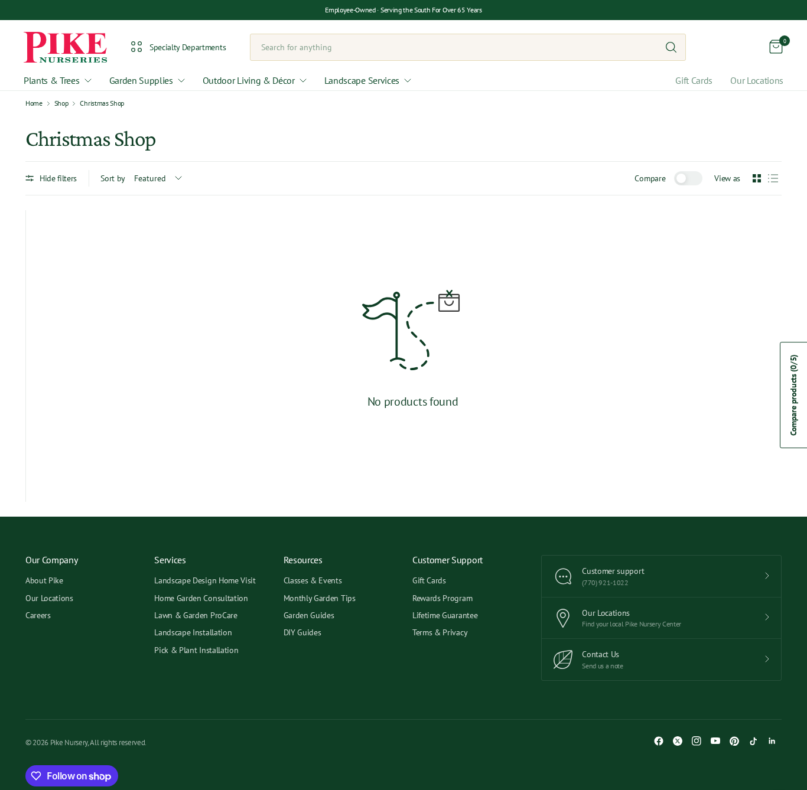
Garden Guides (309, 615)
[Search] (671, 47)
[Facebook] (658, 741)
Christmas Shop (102, 103)
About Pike (44, 580)
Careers (38, 615)
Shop (61, 103)
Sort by (112, 178)
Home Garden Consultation (201, 598)
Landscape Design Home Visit (204, 580)
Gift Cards (693, 80)
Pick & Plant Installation (196, 650)
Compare (649, 178)
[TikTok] (753, 741)
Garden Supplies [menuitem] (141, 80)
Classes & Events (313, 580)
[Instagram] (696, 741)
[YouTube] (715, 741)
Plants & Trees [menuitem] (52, 80)
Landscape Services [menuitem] (361, 80)
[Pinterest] (734, 741)
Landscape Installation (193, 632)
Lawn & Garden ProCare (195, 615)
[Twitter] (677, 741)
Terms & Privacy (439, 632)
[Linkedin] (772, 741)
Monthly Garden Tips (320, 598)
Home (34, 103)
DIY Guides (302, 632)
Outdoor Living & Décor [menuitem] (249, 80)
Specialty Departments (187, 47)
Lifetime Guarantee (444, 615)
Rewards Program (442, 598)
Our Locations (756, 80)
